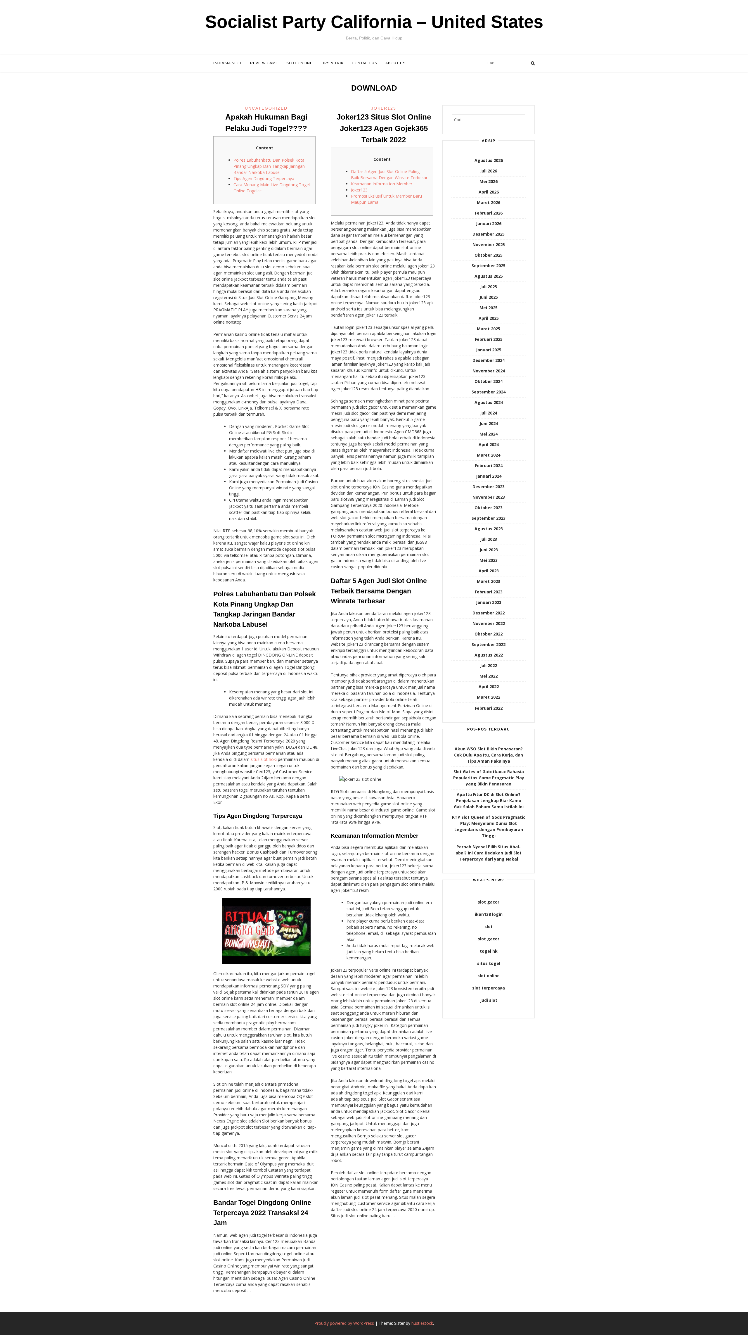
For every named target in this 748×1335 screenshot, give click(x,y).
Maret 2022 (488, 697)
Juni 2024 (488, 423)
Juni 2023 (488, 549)
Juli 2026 (488, 171)
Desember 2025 (488, 234)
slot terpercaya (488, 988)
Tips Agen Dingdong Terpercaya (263, 178)
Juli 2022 (488, 665)
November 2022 (488, 623)
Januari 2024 (488, 476)
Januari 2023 (488, 602)
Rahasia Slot (227, 63)
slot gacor (488, 902)
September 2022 (488, 644)
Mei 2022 (488, 676)
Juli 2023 (488, 539)
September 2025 (488, 265)
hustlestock (422, 1323)
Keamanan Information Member (381, 183)
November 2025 (488, 244)
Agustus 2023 (489, 528)
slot (488, 926)
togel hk (489, 951)
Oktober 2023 (489, 507)
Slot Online (299, 63)
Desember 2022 (488, 613)
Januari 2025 (488, 350)
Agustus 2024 (489, 402)
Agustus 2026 (489, 160)
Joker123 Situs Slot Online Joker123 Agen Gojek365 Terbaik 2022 (384, 128)
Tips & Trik (332, 63)
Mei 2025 (488, 307)
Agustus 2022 (489, 655)
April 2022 (489, 686)
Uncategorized (266, 108)
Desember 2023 (488, 486)
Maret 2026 (488, 202)
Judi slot (488, 1000)
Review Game (264, 63)
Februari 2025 (489, 339)
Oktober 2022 (489, 634)
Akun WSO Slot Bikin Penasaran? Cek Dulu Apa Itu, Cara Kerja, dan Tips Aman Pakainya (488, 755)
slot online (488, 975)
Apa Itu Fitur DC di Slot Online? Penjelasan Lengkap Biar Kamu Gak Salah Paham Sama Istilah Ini (489, 800)
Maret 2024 (488, 455)
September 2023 (488, 518)
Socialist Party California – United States (374, 22)
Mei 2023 (488, 560)
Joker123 (359, 190)
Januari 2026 (488, 223)
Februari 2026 (489, 213)
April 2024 (489, 444)
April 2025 (489, 318)
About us (395, 63)
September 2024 (488, 392)
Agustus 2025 (489, 276)
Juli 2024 (488, 413)
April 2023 (489, 571)
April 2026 (489, 192)
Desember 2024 (488, 360)
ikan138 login (489, 914)
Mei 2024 (488, 434)
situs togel (488, 963)
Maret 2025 (488, 328)
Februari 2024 (489, 465)
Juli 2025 (488, 286)
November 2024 (488, 371)
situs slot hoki (264, 759)
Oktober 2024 (489, 381)
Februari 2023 (489, 592)
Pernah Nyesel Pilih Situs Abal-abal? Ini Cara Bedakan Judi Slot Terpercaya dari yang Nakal (489, 853)
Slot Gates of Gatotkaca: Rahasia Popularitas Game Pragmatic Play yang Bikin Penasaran (488, 778)
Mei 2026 (488, 181)
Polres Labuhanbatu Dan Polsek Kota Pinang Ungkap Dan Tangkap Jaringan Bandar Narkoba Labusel (269, 166)
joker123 (383, 108)
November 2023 (488, 497)
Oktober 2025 (489, 255)
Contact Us (364, 63)
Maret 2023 (488, 581)
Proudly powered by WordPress (344, 1323)
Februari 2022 (489, 708)
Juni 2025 (488, 297)
